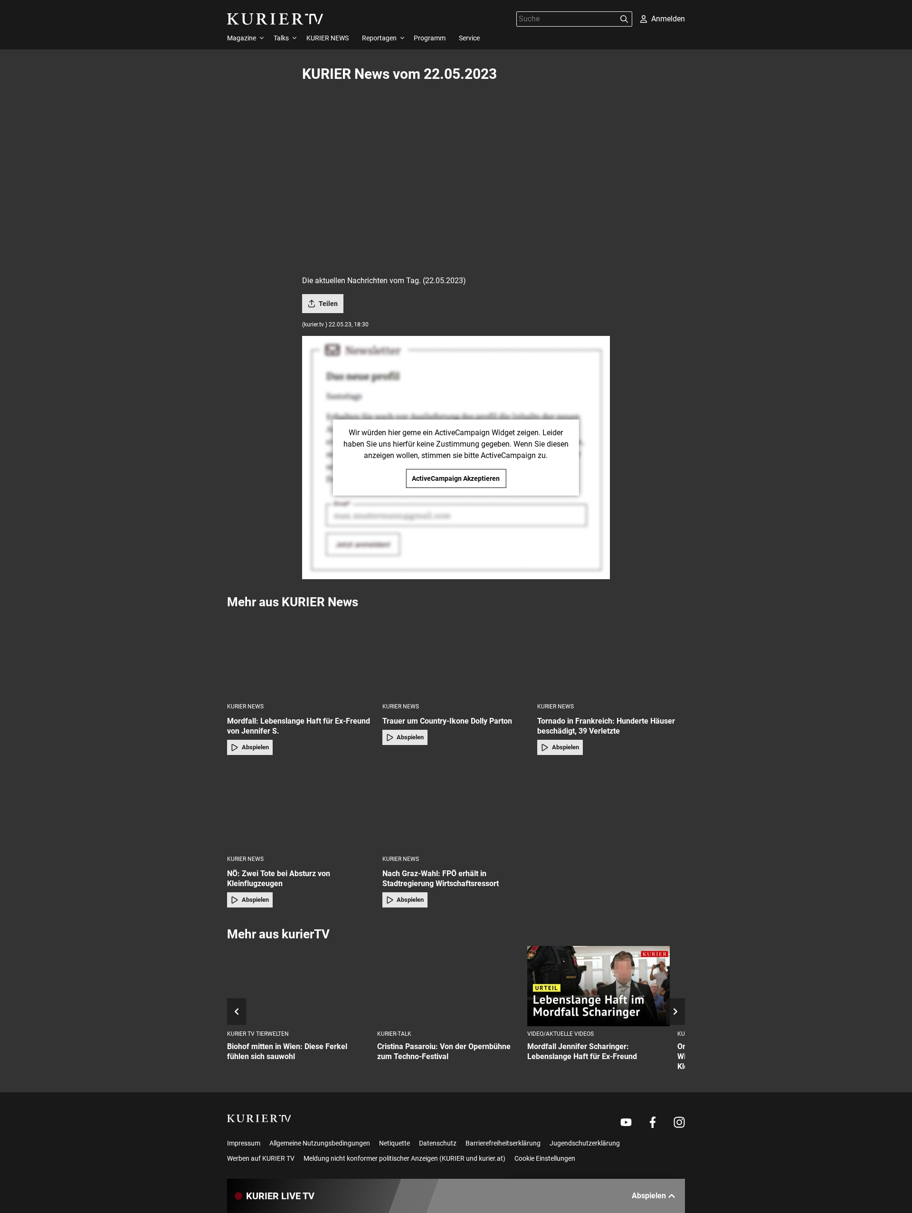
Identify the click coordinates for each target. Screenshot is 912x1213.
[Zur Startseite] (275, 19)
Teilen (328, 303)
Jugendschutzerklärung (585, 1143)
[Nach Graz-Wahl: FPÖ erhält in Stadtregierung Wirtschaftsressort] (456, 808)
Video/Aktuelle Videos (560, 1034)
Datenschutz (437, 1143)
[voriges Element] (236, 1011)
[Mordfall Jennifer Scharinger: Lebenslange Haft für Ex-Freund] (598, 986)
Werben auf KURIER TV (260, 1158)
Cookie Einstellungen (544, 1158)
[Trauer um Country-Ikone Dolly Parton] (456, 655)
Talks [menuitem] (281, 38)
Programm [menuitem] (430, 38)
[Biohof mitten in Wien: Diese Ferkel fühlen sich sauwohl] (298, 986)
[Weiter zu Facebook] (652, 1122)
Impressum (243, 1143)
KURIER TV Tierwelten (258, 1034)
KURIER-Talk (394, 1034)
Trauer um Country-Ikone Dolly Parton (447, 721)
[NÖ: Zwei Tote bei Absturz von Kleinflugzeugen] (301, 808)
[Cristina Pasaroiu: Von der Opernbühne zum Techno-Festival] (448, 986)
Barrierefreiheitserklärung (503, 1143)
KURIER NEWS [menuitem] (327, 38)
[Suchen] (624, 19)
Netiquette (394, 1143)
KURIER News (245, 706)
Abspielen (255, 747)
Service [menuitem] (469, 38)
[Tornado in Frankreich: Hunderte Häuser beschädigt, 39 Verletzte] (611, 655)
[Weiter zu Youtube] (626, 1122)
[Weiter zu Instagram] (679, 1122)
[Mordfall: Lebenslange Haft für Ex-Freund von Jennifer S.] (301, 655)
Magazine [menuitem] (241, 38)
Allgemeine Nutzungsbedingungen (319, 1143)
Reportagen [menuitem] (379, 38)
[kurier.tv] (259, 1118)
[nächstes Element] (675, 1011)
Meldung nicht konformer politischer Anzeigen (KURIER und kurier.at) (404, 1158)
